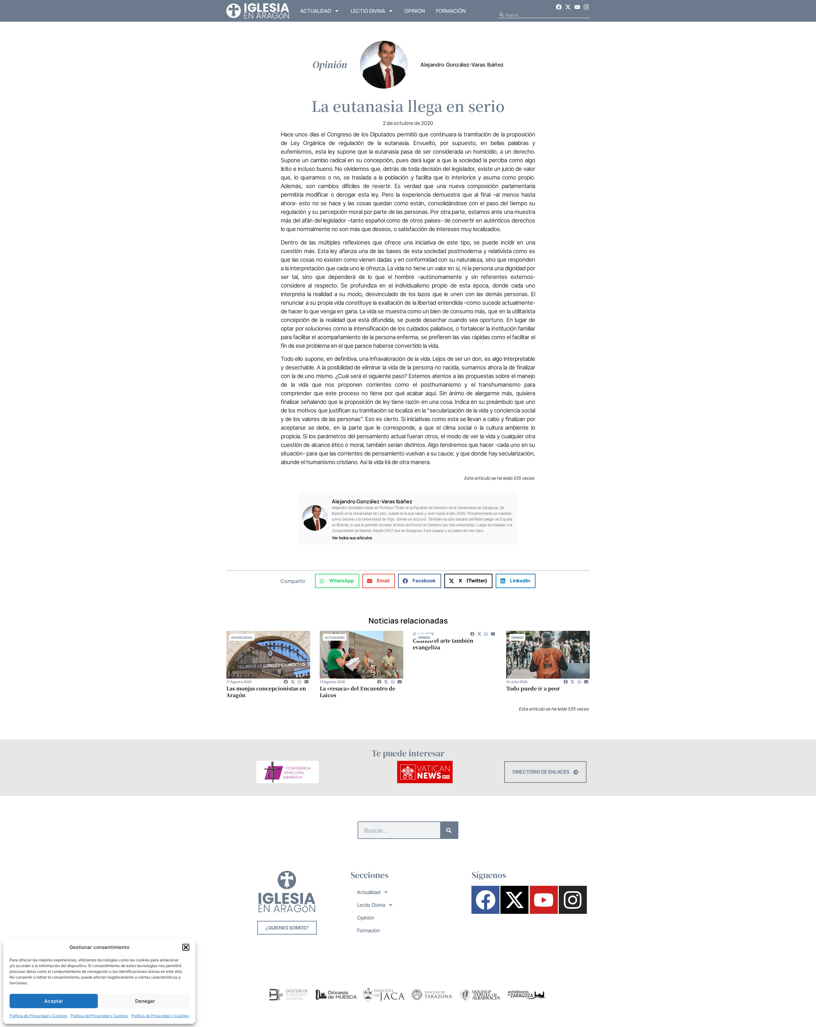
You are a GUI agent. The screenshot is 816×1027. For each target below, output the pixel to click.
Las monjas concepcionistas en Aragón (266, 692)
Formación (451, 10)
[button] (186, 947)
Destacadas (241, 637)
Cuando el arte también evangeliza (443, 644)
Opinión (414, 10)
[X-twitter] (568, 7)
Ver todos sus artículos (352, 538)
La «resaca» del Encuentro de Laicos (357, 692)
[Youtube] (577, 7)
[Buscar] (449, 830)
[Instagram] (586, 7)
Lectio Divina (368, 10)
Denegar (145, 1001)
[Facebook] (559, 7)
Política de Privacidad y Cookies (38, 1015)
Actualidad (315, 10)
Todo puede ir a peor (533, 688)
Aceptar (53, 1001)
